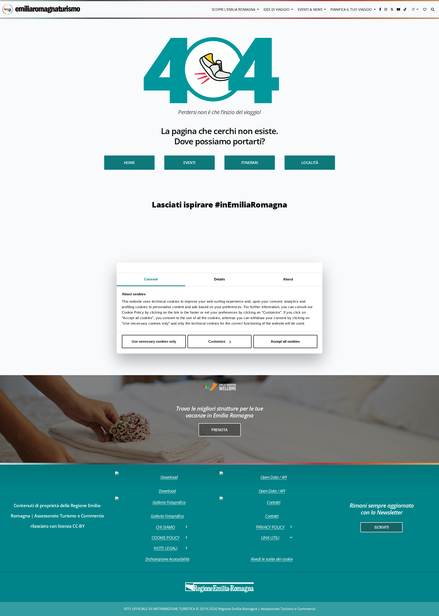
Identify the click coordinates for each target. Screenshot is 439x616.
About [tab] (288, 279)
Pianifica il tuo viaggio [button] (351, 9)
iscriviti (381, 527)
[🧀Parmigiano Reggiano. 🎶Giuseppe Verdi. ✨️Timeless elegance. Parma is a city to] (354, 291)
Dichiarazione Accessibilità (167, 559)
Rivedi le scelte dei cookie (272, 559)
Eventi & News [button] (310, 9)
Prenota (219, 429)
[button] (425, 9)
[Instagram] (386, 9)
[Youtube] (399, 9)
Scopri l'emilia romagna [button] (234, 9)
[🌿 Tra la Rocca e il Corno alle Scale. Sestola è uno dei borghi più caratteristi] (407, 237)
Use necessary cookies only (154, 341)
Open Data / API (272, 491)
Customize (216, 341)
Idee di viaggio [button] (276, 9)
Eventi (189, 162)
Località (309, 162)
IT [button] (414, 9)
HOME (129, 162)
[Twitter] (392, 9)
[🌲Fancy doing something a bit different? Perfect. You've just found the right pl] (407, 291)
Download (167, 491)
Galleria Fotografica (167, 516)
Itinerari (249, 162)
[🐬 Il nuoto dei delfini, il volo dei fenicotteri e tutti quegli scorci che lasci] (354, 237)
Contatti (271, 516)
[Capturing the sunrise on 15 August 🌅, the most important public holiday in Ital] (193, 237)
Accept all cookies (285, 341)
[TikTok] (405, 9)
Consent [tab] (151, 279)
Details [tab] (219, 279)
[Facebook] (380, 9)
